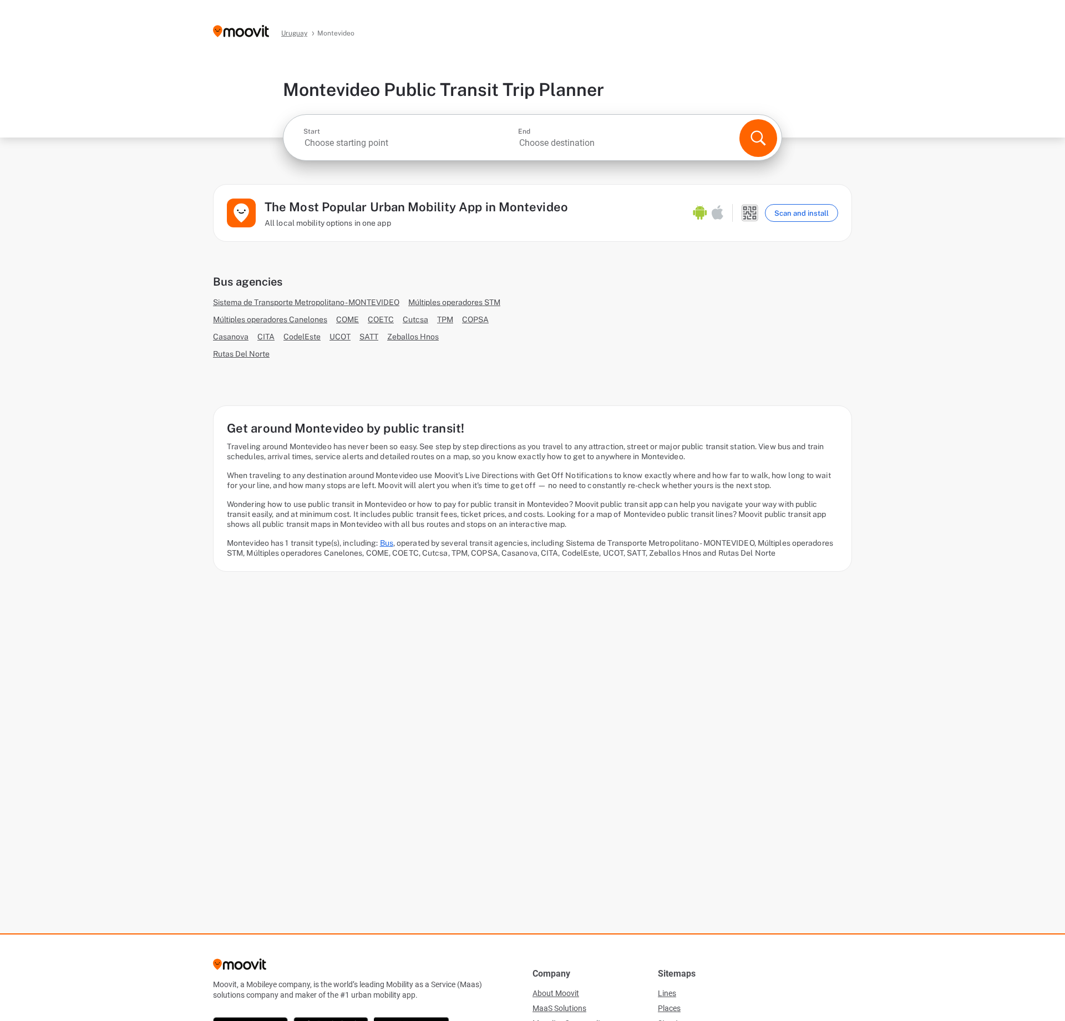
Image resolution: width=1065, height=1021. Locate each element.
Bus (386, 543)
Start (311, 131)
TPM (445, 319)
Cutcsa (415, 319)
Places (669, 1008)
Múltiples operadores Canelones (270, 319)
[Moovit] (241, 32)
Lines (667, 993)
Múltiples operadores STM (454, 302)
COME (347, 319)
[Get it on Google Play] (700, 213)
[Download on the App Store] (717, 213)
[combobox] (409, 143)
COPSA (475, 319)
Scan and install (801, 213)
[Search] (758, 138)
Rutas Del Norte (241, 353)
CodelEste (302, 336)
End (524, 131)
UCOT (340, 336)
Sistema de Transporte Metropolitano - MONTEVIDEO (306, 302)
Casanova (230, 336)
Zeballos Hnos (413, 336)
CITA (266, 336)
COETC (381, 319)
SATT (368, 336)
